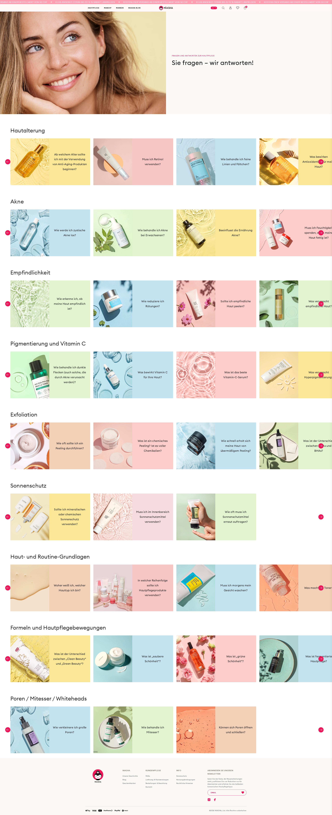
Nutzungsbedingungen (185, 780)
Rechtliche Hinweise (184, 783)
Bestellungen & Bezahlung (156, 783)
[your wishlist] (237, 7)
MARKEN (120, 8)
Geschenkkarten (129, 783)
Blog (124, 780)
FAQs (148, 776)
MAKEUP (107, 8)
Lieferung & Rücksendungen (157, 780)
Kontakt (149, 787)
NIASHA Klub (134, 8)
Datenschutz (181, 776)
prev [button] (7, 161)
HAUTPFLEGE (93, 8)
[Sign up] (242, 793)
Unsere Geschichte (130, 776)
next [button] (321, 161)
